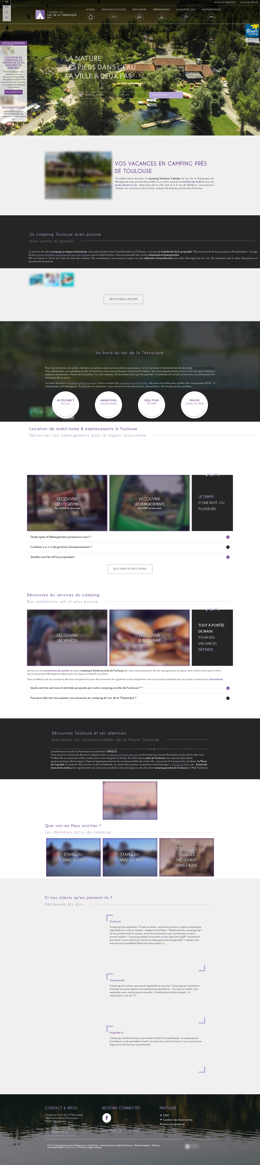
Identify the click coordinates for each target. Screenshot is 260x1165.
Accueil (90, 10)
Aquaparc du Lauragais (82, 383)
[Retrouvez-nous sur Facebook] (107, 1118)
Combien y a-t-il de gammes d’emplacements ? (61, 547)
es (6, 12)
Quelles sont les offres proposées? (52, 557)
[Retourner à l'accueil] (59, 14)
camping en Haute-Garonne (122, 755)
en (6, 7)
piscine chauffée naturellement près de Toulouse (63, 255)
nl (6, 18)
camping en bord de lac (133, 383)
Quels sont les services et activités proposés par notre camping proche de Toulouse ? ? (86, 688)
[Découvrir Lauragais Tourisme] (192, 1146)
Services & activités (114, 10)
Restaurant (139, 10)
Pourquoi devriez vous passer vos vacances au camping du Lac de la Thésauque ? (83, 698)
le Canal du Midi (179, 765)
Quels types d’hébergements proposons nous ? (60, 537)
